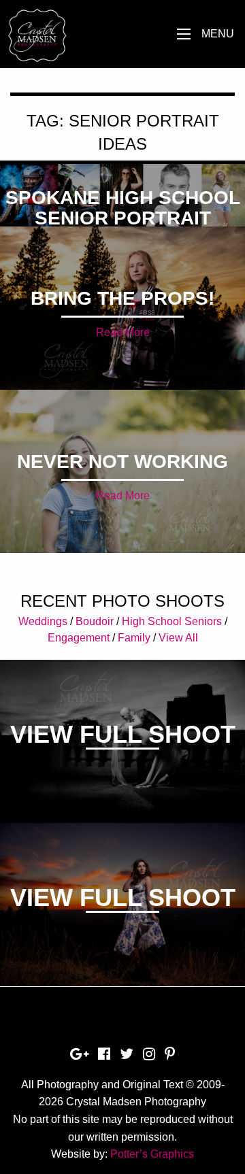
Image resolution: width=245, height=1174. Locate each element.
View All (178, 637)
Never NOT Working (122, 461)
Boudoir (95, 621)
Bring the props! (122, 298)
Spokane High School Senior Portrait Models (122, 218)
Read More (123, 332)
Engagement (79, 637)
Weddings (42, 621)
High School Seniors (172, 621)
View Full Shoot (122, 734)
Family (134, 637)
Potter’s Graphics (152, 1154)
